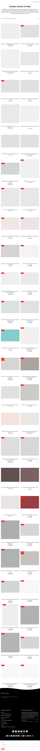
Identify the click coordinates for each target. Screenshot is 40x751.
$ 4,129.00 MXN (29, 406)
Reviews (2, 725)
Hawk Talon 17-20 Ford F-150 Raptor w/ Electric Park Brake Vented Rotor (10, 377)
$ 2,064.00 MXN (29, 73)
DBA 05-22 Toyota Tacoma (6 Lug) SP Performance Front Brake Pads (10, 182)
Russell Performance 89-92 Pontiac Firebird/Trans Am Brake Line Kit (30, 72)
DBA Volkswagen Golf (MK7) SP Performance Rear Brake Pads (10, 655)
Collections (6, 18)
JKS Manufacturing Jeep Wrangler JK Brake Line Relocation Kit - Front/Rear (10, 264)
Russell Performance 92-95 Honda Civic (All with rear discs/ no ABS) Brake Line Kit (10, 44)
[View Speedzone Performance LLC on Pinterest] (19, 731)
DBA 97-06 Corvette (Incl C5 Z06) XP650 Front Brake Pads (10, 627)
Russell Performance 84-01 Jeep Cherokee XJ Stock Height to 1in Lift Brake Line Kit (30, 44)
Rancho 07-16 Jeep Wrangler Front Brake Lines (30, 209)
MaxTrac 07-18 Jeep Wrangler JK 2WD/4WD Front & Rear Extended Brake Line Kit (29, 348)
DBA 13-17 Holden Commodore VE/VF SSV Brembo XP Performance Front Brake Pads (10, 684)
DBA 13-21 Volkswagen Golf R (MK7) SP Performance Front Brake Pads (10, 600)
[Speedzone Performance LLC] (7, 2)
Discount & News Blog (5, 717)
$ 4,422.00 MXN (10, 350)
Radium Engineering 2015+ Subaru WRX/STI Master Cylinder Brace (30, 291)
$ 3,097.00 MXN (10, 73)
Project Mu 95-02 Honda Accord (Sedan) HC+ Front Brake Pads (10, 348)
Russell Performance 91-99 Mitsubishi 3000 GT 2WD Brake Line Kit (30, 99)
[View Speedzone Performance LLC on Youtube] (24, 731)
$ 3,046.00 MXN (29, 182)
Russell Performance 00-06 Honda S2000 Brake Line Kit (10, 153)
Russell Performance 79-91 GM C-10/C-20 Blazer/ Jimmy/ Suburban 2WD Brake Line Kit (30, 154)
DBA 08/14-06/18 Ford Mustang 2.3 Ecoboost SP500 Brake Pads (10, 571)
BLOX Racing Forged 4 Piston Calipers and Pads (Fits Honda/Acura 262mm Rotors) (10, 459)
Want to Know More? (5, 710)
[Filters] (38, 18)
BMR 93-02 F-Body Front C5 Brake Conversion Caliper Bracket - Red (10, 432)
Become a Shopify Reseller (6, 713)
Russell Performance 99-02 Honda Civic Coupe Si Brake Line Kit (30, 127)
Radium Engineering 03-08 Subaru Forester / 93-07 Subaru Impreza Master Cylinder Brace (10, 291)
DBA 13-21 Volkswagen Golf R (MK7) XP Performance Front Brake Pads (30, 571)
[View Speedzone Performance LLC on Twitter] (16, 731)
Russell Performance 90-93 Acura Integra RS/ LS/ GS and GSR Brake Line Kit (10, 127)
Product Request (4, 723)
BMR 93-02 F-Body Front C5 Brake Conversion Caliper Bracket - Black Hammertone (30, 432)
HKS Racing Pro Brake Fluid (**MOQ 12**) (10, 514)
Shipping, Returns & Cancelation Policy (8, 726)
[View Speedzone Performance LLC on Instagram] (21, 731)
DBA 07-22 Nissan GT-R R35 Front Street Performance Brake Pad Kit (30, 656)
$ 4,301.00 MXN (10, 406)
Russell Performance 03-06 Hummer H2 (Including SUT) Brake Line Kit (10, 99)
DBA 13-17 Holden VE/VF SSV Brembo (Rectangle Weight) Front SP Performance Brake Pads (29, 684)
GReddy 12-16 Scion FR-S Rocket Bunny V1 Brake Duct (30, 514)
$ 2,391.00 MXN (10, 238)
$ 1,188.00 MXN (29, 489)
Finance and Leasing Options (6, 720)
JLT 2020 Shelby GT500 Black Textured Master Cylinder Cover (10, 487)
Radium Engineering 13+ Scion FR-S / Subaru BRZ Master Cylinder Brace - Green (10, 320)
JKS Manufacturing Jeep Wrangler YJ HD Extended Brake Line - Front (30, 237)
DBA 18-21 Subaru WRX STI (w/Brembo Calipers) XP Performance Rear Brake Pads (30, 377)
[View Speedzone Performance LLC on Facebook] (13, 731)
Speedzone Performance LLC (21, 733)
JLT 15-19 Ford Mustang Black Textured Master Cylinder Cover (29, 488)
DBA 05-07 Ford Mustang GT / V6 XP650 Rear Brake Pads (29, 599)
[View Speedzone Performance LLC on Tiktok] (27, 731)
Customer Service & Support (6, 715)
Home (2, 18)
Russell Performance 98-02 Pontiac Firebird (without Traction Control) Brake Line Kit (10, 72)
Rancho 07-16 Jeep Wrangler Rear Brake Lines (10, 209)
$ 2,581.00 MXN (10, 128)
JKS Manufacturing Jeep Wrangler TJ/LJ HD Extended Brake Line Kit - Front (10, 237)
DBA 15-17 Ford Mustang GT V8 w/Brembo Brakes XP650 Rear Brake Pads (10, 543)
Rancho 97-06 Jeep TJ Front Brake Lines (30, 181)
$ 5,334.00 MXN (10, 433)
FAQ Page (2, 718)
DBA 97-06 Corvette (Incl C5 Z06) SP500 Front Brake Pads (29, 627)
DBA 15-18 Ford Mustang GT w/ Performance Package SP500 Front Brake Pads (30, 543)
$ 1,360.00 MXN (10, 488)
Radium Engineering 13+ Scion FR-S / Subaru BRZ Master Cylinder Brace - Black (30, 320)
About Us (2, 712)
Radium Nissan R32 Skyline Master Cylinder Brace (29, 263)
